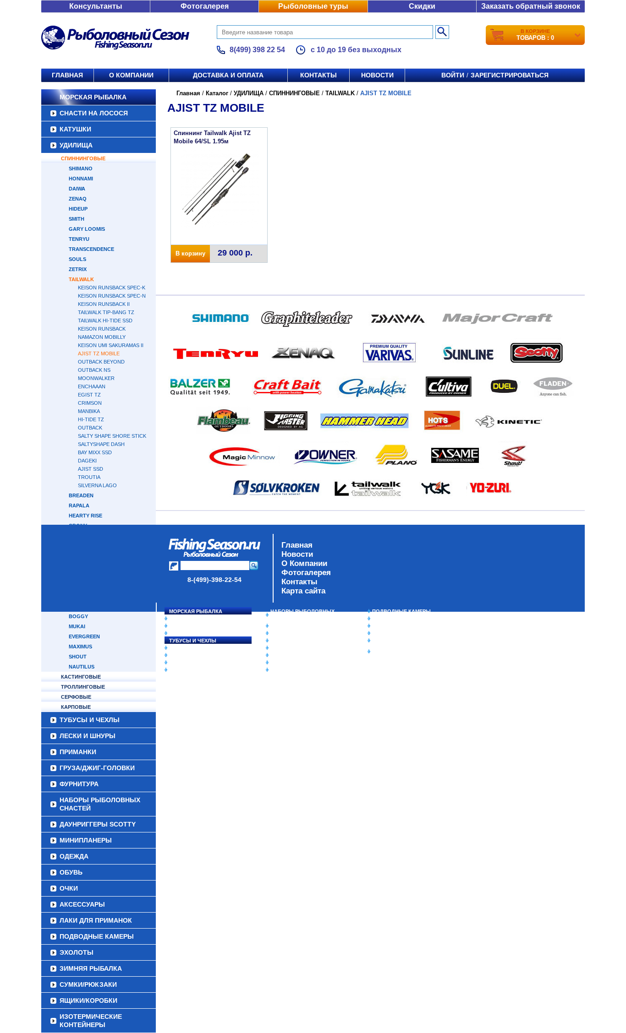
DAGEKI (87, 460)
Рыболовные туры (313, 6)
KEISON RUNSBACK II (104, 304)
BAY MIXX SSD (95, 452)
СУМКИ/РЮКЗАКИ (394, 633)
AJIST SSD (90, 469)
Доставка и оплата (228, 75)
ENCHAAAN (91, 386)
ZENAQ (78, 198)
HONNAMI (81, 178)
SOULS (77, 259)
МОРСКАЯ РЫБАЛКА (93, 97)
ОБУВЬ (279, 648)
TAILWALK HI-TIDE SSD (105, 320)
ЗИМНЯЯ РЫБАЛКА (397, 626)
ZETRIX (78, 269)
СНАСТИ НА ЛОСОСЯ (94, 113)
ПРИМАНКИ (183, 655)
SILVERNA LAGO (97, 485)
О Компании (304, 563)
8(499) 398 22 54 (257, 50)
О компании (131, 75)
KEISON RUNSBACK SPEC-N (112, 296)
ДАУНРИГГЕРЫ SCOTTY (300, 626)
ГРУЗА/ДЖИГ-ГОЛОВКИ (198, 662)
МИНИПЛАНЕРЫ (291, 633)
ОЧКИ (277, 655)
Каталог (217, 93)
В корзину (190, 253)
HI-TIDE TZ (91, 419)
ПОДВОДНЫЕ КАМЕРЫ (401, 611)
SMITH (76, 219)
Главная (67, 75)
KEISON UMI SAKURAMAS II (110, 345)
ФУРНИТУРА (184, 670)
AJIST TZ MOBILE (99, 353)
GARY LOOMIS (87, 229)
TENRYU (79, 239)
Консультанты (95, 6)
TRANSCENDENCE (91, 249)
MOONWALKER (96, 378)
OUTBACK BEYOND (101, 361)
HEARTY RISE (85, 515)
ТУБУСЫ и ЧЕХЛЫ (192, 640)
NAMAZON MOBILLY (102, 337)
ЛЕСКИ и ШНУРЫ (191, 648)
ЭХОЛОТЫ (385, 618)
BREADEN (81, 495)
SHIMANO (81, 168)
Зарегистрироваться (510, 75)
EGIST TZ (89, 394)
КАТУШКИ (75, 129)
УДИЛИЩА (76, 145)
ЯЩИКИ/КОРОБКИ (395, 640)
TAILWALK (81, 279)
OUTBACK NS (94, 370)
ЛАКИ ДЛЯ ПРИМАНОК (299, 670)
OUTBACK (90, 427)
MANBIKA (89, 411)
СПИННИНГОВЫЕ (83, 158)
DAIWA (77, 188)
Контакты (318, 75)
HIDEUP (78, 209)
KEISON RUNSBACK (102, 329)
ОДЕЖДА (281, 640)
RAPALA (79, 505)
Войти (452, 75)
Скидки (422, 6)
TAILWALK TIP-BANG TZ (106, 312)
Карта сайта (303, 591)
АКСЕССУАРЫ (288, 662)
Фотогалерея (205, 6)
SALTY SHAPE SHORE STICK (112, 436)
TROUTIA (89, 477)
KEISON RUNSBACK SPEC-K (111, 287)
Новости (377, 75)
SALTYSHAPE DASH (101, 444)
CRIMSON (90, 403)
